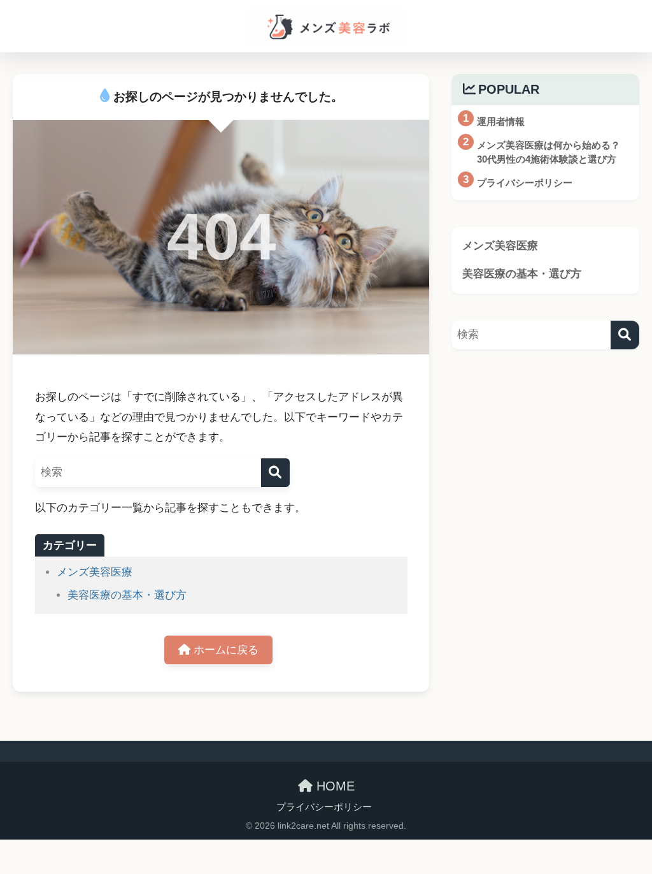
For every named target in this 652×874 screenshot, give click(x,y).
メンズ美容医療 (94, 572)
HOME (334, 786)
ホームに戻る (224, 650)
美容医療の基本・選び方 (127, 595)
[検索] (275, 472)
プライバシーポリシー (324, 807)
